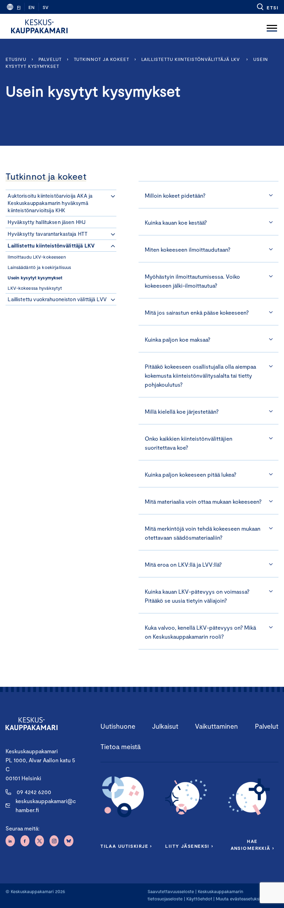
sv (45, 7)
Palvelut (50, 59)
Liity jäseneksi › (189, 846)
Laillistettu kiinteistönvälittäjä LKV (191, 59)
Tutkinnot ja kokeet (101, 59)
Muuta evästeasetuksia (239, 898)
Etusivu (16, 59)
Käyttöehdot (199, 898)
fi (18, 7)
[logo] (39, 26)
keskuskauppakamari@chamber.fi (46, 805)
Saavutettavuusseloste (171, 891)
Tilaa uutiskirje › (126, 846)
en (31, 7)
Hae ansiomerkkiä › (252, 844)
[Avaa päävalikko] (272, 26)
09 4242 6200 (34, 792)
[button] (267, 7)
